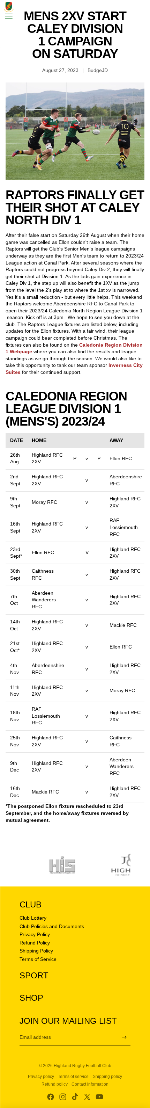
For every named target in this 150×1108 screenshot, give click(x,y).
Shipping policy (107, 1076)
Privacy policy (41, 1076)
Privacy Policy (35, 934)
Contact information (90, 1084)
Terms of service (73, 1076)
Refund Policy (35, 943)
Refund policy (55, 1084)
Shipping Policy (36, 951)
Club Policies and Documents (52, 926)
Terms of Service (38, 959)
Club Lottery (33, 918)
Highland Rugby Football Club (82, 1065)
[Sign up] (124, 1037)
